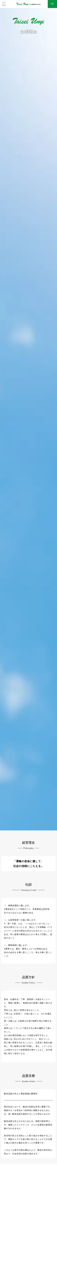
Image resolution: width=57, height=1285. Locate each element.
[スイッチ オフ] (52, 4)
